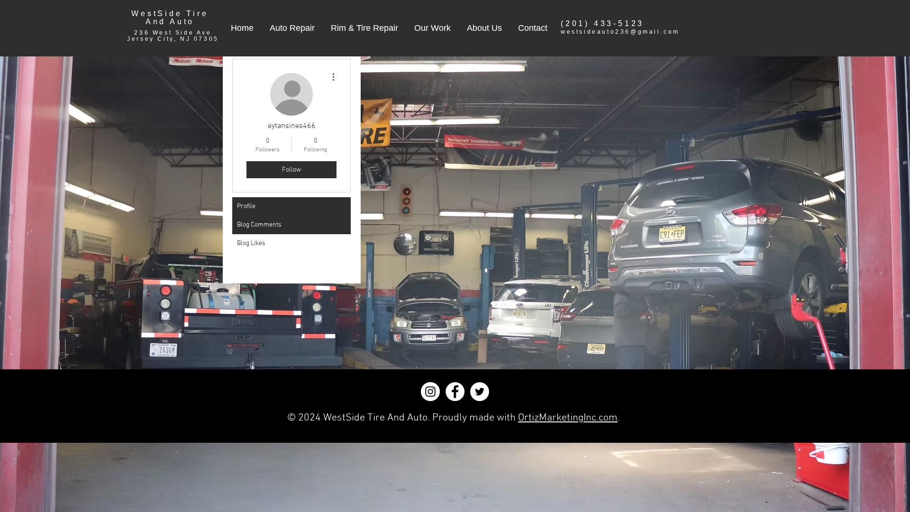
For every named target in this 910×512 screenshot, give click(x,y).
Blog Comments (259, 225)
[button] (292, 27)
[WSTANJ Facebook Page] (455, 391)
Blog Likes (251, 243)
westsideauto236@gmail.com (620, 31)
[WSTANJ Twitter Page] (479, 391)
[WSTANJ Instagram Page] (430, 391)
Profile (246, 206)
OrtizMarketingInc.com (568, 417)
